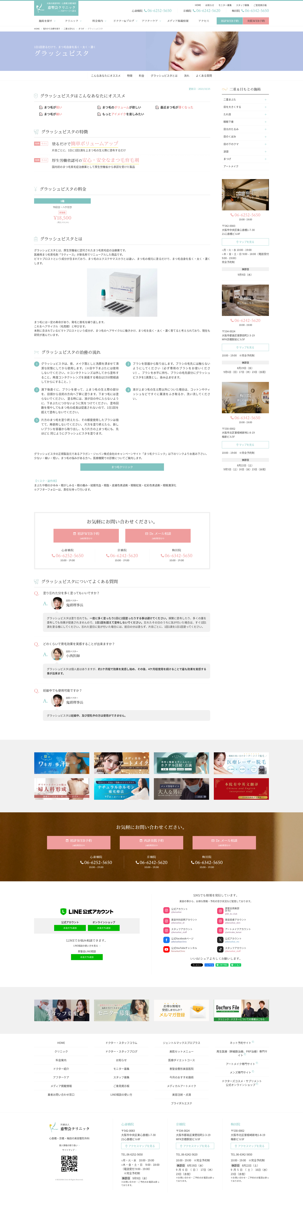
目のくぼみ (229, 136)
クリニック (71, 21)
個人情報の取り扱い (68, 1145)
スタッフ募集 (121, 1077)
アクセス (203, 21)
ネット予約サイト (240, 1043)
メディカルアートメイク (181, 1086)
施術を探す (45, 21)
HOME (61, 1043)
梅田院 (235, 1124)
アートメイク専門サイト (240, 1064)
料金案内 (97, 21)
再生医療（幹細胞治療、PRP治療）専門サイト (242, 1053)
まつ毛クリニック (122, 467)
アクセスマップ (141, 1146)
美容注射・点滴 (181, 1094)
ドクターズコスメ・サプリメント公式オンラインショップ (242, 1083)
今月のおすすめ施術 (181, 1077)
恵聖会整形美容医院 (181, 1069)
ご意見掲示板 (121, 1086)
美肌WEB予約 (256, 21)
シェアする (209, 965)
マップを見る (246, 242)
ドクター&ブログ (123, 21)
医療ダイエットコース (181, 1060)
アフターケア (150, 21)
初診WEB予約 (230, 21)
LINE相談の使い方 (121, 1094)
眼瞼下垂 (228, 121)
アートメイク (230, 166)
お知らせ (121, 1060)
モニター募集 (121, 1069)
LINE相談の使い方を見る (85, 945)
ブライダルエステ (181, 1103)
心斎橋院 (127, 1124)
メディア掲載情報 (177, 21)
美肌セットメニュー (181, 1051)
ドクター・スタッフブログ (121, 1051)
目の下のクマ (231, 144)
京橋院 (180, 1124)
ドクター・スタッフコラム (121, 1043)
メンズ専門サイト (240, 1072)
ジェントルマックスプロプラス (181, 1043)
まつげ (227, 159)
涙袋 (226, 151)
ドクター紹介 (61, 1069)
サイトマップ (68, 1150)
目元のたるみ (231, 129)
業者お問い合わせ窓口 (61, 1094)
